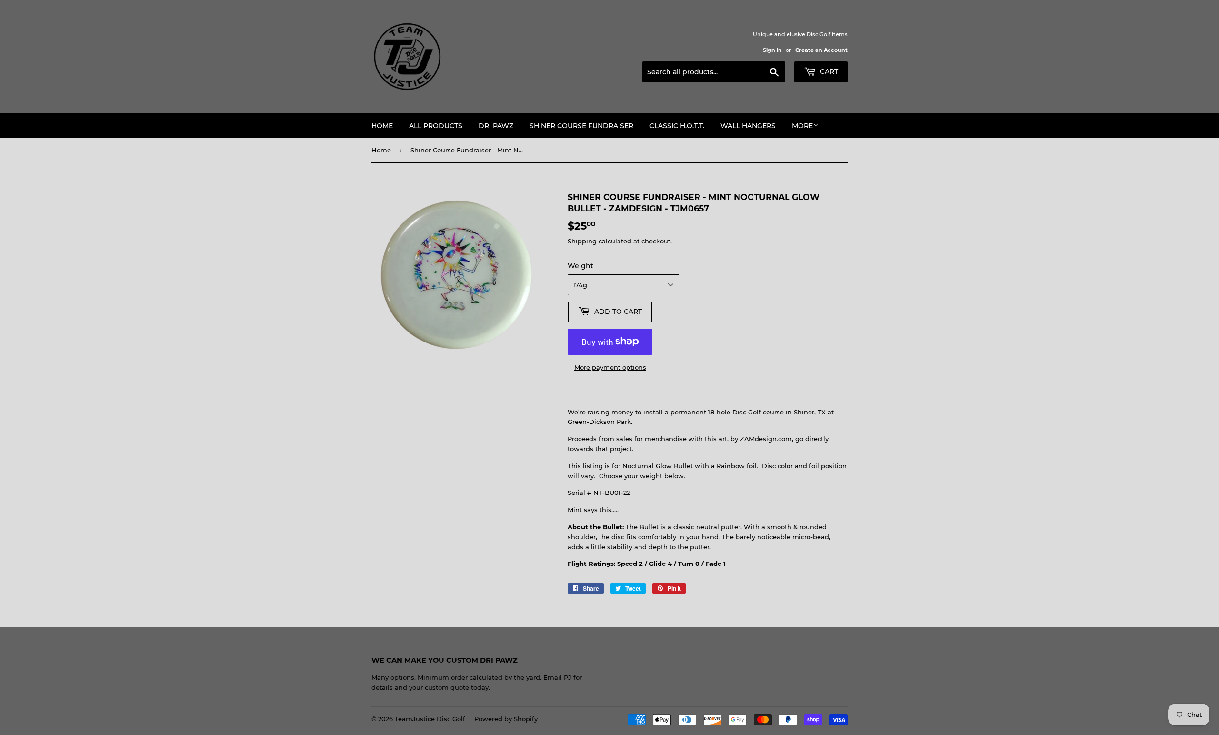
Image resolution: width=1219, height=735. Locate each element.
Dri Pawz (496, 125)
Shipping (582, 241)
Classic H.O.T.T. (676, 125)
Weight (580, 266)
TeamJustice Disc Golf (430, 719)
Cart (828, 71)
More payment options (610, 367)
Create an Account (821, 50)
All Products (435, 125)
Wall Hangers (748, 125)
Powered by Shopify (506, 719)
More (802, 125)
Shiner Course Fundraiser (581, 125)
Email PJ (557, 677)
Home (382, 125)
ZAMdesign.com (766, 439)
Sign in (772, 50)
